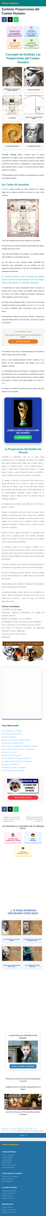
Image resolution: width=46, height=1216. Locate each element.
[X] (10, 19)
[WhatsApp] (16, 19)
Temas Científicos (7, 1179)
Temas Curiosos (7, 1195)
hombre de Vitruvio (34, 305)
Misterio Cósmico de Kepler (14, 768)
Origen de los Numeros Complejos (18, 761)
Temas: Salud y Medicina (10, 1176)
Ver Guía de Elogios (22, 797)
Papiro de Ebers (9, 737)
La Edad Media (7, 1160)
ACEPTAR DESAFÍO (23, 341)
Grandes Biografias (8, 1167)
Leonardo (5, 189)
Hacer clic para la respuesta (23, 1066)
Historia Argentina (8, 1155)
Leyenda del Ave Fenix (12, 734)
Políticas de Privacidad (9, 1210)
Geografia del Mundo (9, 1191)
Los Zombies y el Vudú (12, 731)
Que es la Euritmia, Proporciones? (17, 740)
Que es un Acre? (10, 752)
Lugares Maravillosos (9, 1193)
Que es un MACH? (11, 764)
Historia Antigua (7, 1157)
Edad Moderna (7, 1162)
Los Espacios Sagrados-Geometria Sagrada (20, 746)
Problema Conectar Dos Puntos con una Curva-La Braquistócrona (12, 819)
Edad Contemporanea (9, 1165)
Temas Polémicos (7, 1181)
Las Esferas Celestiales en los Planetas (19, 749)
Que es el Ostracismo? (12, 755)
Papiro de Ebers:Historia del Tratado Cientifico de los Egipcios (34, 819)
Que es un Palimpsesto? (14, 743)
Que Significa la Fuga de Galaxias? (17, 758)
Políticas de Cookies (8, 1212)
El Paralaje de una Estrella (13, 771)
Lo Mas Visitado (7, 1207)
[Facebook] (4, 19)
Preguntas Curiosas (8, 1198)
